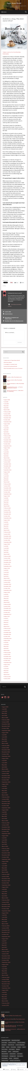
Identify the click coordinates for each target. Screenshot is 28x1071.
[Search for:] (14, 351)
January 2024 (7, 461)
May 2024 (6, 453)
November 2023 (7, 466)
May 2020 (6, 550)
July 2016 (6, 642)
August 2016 (7, 640)
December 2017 (7, 608)
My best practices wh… (12, 390)
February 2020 (7, 556)
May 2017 (6, 622)
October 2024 (7, 443)
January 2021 (7, 534)
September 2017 (7, 614)
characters (4, 1044)
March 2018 (6, 602)
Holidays (19, 1047)
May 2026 (6, 405)
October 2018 (7, 588)
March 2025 (6, 433)
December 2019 (7, 560)
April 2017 (6, 624)
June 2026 (6, 403)
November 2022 (7, 490)
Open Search (25, 12)
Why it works (20, 1056)
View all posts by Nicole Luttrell (14, 305)
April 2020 (6, 552)
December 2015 (7, 656)
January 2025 (7, 437)
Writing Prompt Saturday (15, 1060)
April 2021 (6, 528)
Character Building (21, 1042)
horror (24, 1047)
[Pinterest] (8, 697)
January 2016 (7, 654)
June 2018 (6, 596)
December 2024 (7, 439)
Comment (19, 342)
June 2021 (6, 524)
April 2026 (6, 407)
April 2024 (6, 455)
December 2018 (7, 584)
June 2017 (6, 620)
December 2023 (7, 463)
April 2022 (6, 504)
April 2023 (6, 479)
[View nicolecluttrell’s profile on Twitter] (2, 697)
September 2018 (7, 590)
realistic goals (15, 1051)
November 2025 (7, 417)
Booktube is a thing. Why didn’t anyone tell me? (13, 20)
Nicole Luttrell (10, 380)
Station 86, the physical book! (10, 366)
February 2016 (7, 652)
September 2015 (7, 662)
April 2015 (6, 672)
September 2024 (7, 445)
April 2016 (6, 648)
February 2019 (7, 580)
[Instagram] (5, 697)
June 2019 (6, 572)
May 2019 (6, 574)
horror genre (11, 1049)
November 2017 (7, 610)
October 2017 (7, 612)
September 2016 (7, 638)
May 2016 (6, 646)
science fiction (12, 1053)
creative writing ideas (20, 1044)
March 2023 (6, 482)
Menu (5, 12)
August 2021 (7, 520)
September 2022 (7, 494)
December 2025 (7, 415)
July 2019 (6, 570)
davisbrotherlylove (11, 383)
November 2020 (7, 538)
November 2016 (7, 634)
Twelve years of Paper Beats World (12, 360)
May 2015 (6, 670)
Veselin (8, 377)
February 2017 (7, 628)
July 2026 (6, 401)
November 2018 (7, 586)
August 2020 (7, 544)
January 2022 (7, 510)
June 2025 (6, 427)
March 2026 (6, 409)
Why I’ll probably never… (17, 377)
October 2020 (7, 540)
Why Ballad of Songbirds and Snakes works (11, 318)
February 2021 (7, 532)
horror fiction (4, 1049)
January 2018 (7, 606)
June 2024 (6, 451)
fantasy (7, 1047)
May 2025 (6, 429)
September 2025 (7, 421)
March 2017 (6, 626)
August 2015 (7, 664)
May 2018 (6, 598)
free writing (13, 1047)
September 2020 (7, 542)
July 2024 (6, 449)
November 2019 (7, 562)
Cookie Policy (4, 1065)
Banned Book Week (16, 1040)
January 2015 (7, 678)
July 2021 (6, 522)
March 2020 (6, 554)
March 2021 (6, 530)
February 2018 (7, 604)
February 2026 (7, 411)
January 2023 (7, 486)
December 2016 (7, 632)
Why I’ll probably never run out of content (13, 368)
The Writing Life (5, 1056)
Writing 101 (16, 1058)
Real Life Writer (9, 313)
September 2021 (7, 518)
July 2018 (6, 594)
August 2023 (7, 472)
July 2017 (6, 618)
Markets (18, 1049)
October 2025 (7, 419)
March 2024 (6, 457)
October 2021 (7, 516)
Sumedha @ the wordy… (12, 387)
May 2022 (6, 502)
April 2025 (6, 431)
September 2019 (7, 566)
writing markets (5, 1060)
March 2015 (6, 674)
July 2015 (6, 666)
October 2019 (7, 564)
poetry (9, 1051)
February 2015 (7, 676)
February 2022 (7, 508)
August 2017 (7, 616)
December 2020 (7, 536)
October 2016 (7, 636)
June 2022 (6, 500)
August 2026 (7, 399)
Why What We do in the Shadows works (14, 321)
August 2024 (7, 447)
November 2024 (7, 441)
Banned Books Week (6, 1040)
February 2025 (7, 435)
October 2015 (7, 660)
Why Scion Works (8, 362)
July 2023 (6, 473)
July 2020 (6, 546)
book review (4, 1042)
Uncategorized (13, 1056)
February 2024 (7, 459)
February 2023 (7, 484)
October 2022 (7, 492)
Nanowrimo (4, 1051)
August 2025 (7, 423)
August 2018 (7, 592)
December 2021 (7, 512)
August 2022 (7, 496)
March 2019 (6, 578)
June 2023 (6, 476)
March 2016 (6, 650)
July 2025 (6, 425)
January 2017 (7, 630)
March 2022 (6, 506)
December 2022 (7, 488)
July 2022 (6, 498)
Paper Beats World (14, 3)
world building (4, 1058)
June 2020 (6, 548)
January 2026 (7, 413)
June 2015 (6, 668)
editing (3, 1047)
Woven (10, 1058)
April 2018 (6, 600)
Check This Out (11, 1044)
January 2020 (7, 558)
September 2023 (7, 469)
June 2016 (6, 644)
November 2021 (7, 514)
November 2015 (7, 658)
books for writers (12, 1042)
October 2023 (7, 467)
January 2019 (7, 582)
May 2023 (6, 478)
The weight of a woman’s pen (10, 364)
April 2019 (6, 576)
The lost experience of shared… (15, 388)
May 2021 (6, 526)
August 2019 (7, 568)
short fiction (19, 1053)
